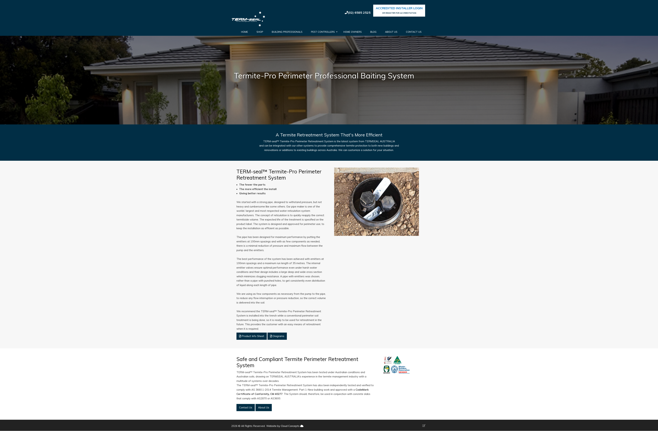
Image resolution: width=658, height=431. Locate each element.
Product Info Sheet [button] (252, 336)
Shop (260, 31)
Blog (373, 31)
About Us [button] (263, 407)
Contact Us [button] (245, 407)
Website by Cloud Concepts (283, 426)
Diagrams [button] (278, 336)
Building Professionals (287, 31)
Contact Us (414, 31)
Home (244, 31)
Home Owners (352, 31)
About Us (391, 31)
